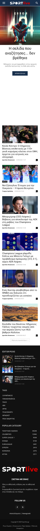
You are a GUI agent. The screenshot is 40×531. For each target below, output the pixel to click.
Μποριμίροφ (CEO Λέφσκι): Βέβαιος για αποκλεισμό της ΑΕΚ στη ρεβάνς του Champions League (19, 220)
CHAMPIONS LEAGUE (8, 213)
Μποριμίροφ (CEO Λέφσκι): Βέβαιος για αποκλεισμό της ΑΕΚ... (25, 379)
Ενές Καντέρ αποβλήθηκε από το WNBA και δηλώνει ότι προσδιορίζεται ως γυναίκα (19, 293)
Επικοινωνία (17, 526)
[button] (37, 3)
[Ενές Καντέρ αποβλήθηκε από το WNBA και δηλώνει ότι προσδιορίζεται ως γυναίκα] (20, 278)
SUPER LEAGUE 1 (7, 142)
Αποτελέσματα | (16, 513)
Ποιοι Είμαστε (7, 526)
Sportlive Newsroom (8, 160)
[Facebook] (17, 507)
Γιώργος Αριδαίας (7, 191)
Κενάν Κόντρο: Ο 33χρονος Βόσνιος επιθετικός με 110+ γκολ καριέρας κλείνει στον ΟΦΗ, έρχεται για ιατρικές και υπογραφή (20, 151)
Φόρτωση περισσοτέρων (19, 340)
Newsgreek (26, 513)
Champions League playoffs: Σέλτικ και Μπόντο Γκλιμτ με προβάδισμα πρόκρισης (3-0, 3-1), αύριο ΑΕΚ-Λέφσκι (19, 257)
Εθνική (5, 181)
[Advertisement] (20, 97)
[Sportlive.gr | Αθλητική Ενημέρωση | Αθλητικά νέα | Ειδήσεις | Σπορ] (20, 469)
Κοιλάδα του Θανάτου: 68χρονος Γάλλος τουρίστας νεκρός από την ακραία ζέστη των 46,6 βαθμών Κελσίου (19, 328)
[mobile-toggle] (3, 3)
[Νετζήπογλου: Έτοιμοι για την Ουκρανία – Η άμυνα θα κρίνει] (20, 174)
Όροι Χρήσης (26, 526)
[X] (23, 507)
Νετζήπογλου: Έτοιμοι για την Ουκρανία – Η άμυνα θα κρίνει (18, 187)
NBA (4, 286)
